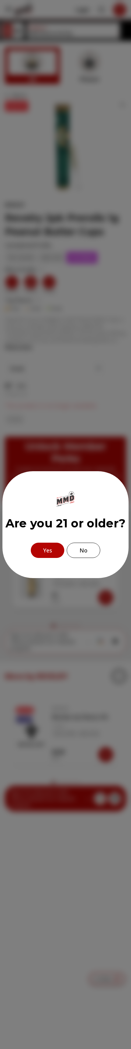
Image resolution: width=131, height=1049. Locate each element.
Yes (47, 550)
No (83, 550)
